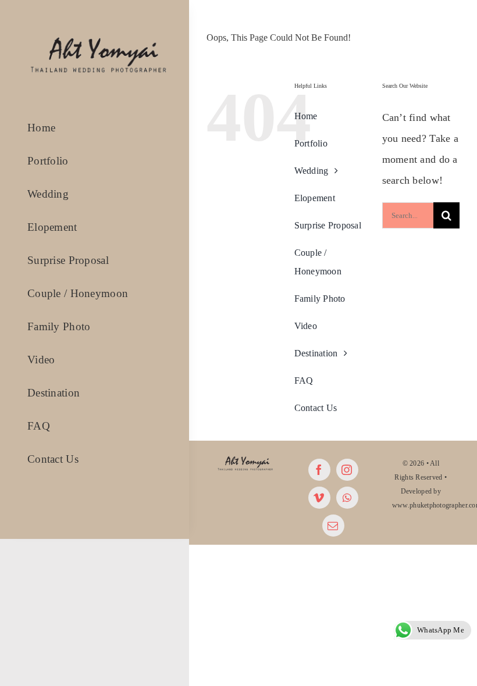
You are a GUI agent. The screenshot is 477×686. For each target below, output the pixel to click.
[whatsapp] (347, 498)
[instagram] (347, 470)
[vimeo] (319, 498)
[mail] (333, 525)
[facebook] (319, 470)
